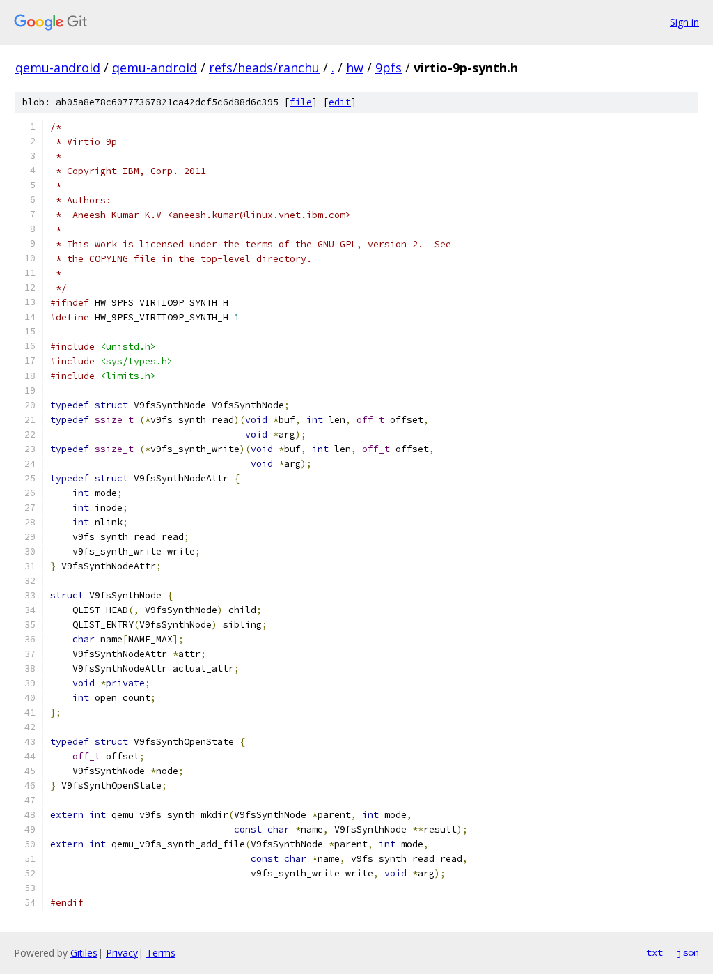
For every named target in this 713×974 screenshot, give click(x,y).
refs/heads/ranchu (264, 67)
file (301, 102)
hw (354, 67)
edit (340, 102)
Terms (160, 952)
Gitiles (83, 952)
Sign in (684, 22)
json (688, 952)
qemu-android (57, 67)
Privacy (122, 952)
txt (654, 952)
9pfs (388, 67)
